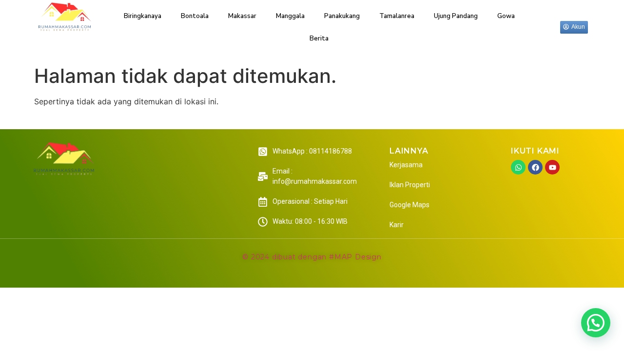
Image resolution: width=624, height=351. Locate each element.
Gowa (506, 16)
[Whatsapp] (518, 167)
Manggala (290, 16)
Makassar (242, 16)
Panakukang (342, 16)
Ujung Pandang (456, 16)
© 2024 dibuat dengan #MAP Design (312, 257)
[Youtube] (552, 167)
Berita (319, 38)
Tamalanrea (396, 16)
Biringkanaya (142, 16)
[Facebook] (535, 167)
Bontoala (195, 16)
